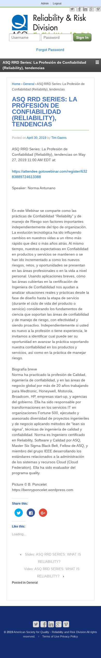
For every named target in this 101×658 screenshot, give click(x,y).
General (28, 84)
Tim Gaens (59, 138)
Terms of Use (50, 636)
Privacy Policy (69, 636)
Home (16, 84)
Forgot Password (50, 50)
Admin (45, 3)
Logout (57, 3)
